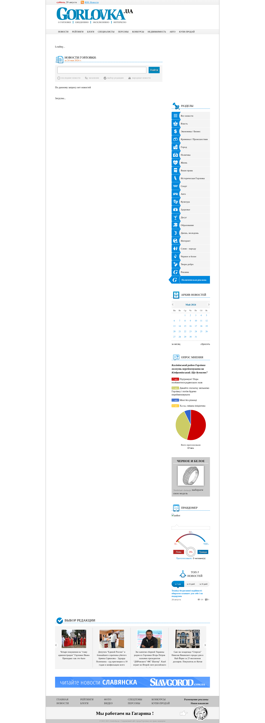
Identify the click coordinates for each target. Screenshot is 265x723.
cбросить (205, 343)
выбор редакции (115, 77)
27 (174, 336)
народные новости (141, 77)
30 (190, 336)
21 (180, 331)
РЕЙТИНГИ (77, 31)
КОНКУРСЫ (138, 31)
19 (206, 325)
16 (190, 325)
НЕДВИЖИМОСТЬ (157, 31)
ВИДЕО (108, 703)
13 (174, 325)
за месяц (176, 343)
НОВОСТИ (63, 31)
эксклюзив (94, 77)
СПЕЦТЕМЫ (135, 699)
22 (185, 331)
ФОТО (107, 699)
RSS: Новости (92, 2)
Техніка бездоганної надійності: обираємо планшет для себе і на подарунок (187, 593)
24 (196, 331)
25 (201, 331)
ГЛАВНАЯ (62, 699)
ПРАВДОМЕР (189, 507)
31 (196, 336)
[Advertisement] (177, 11)
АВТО (172, 31)
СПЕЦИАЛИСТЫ (106, 31)
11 (201, 320)
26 (206, 331)
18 (201, 325)
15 (185, 325)
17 (196, 325)
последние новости (70, 77)
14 (180, 325)
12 (206, 320)
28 (180, 336)
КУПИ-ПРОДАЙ (187, 31)
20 (174, 331)
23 (190, 331)
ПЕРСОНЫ (123, 31)
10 (196, 320)
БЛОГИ (90, 31)
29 (185, 336)
